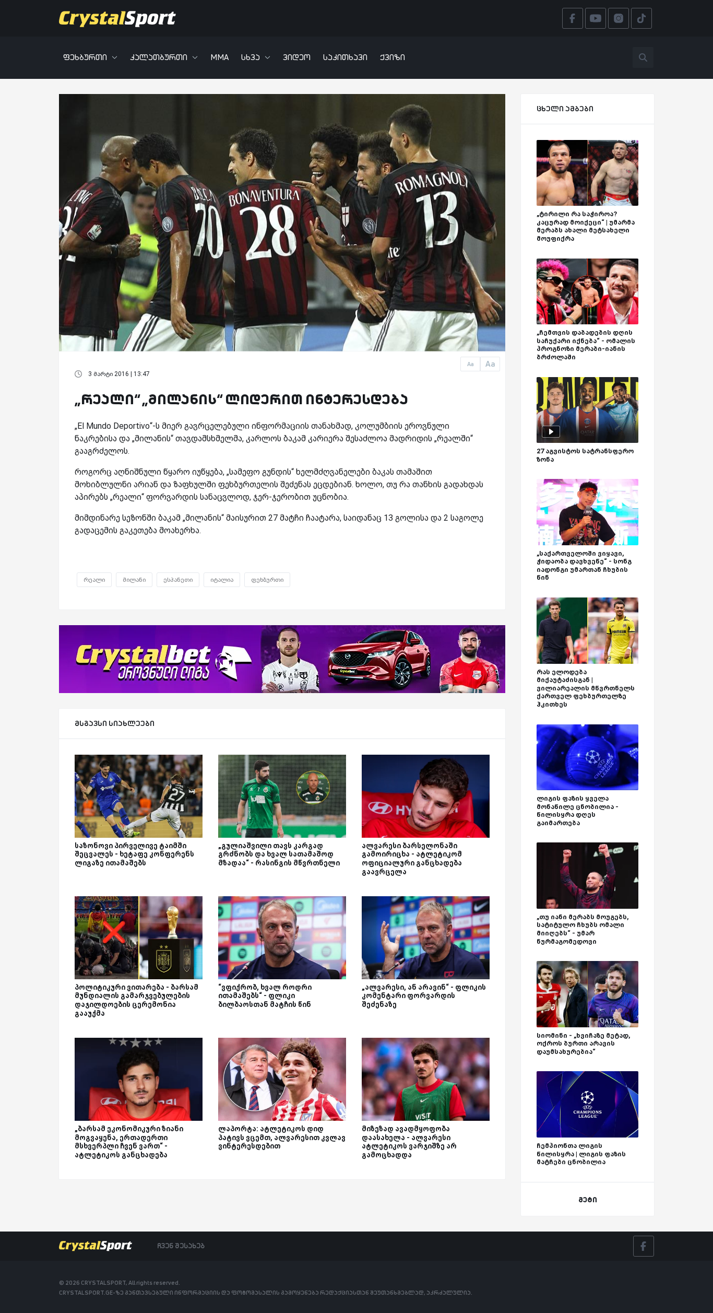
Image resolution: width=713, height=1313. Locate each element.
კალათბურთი (158, 57)
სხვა (250, 57)
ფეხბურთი (85, 57)
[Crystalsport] (117, 18)
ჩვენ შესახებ (181, 1245)
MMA (219, 57)
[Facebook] (643, 1246)
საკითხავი (345, 57)
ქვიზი (392, 57)
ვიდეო (297, 57)
